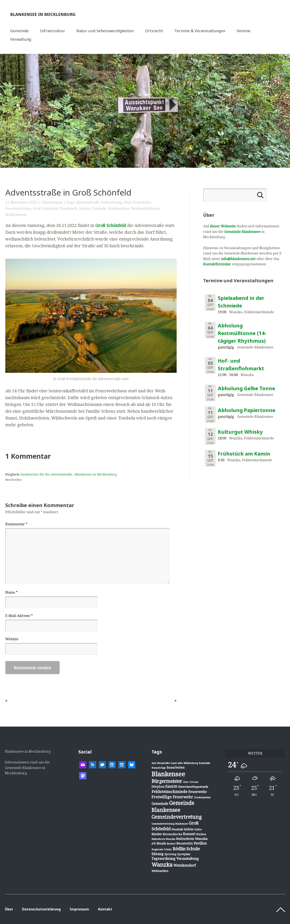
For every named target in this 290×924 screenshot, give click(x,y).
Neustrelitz (184, 843)
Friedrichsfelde (202, 797)
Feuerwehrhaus (18, 208)
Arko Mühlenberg (187, 763)
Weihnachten (119, 208)
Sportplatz (183, 854)
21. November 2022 (21, 202)
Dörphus (158, 786)
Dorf (127, 202)
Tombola (99, 208)
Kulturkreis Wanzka (163, 838)
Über (9, 909)
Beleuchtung (111, 202)
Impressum (79, 909)
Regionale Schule (162, 849)
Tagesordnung (164, 858)
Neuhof (171, 843)
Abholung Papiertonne (246, 410)
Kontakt (105, 909)
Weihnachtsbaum (145, 208)
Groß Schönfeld (45, 208)
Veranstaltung (187, 858)
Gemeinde (19, 31)
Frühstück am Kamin (244, 453)
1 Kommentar (52, 202)
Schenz (84, 208)
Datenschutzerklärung (41, 909)
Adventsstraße (88, 202)
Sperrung (170, 854)
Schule (193, 848)
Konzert (189, 834)
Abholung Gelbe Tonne (246, 388)
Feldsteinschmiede (169, 791)
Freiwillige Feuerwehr (172, 796)
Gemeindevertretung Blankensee (170, 823)
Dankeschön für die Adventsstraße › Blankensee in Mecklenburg (68, 474)
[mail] (82, 764)
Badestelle (204, 763)
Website (11, 639)
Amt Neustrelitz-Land (164, 763)
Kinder (157, 834)
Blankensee (168, 774)
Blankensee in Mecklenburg (43, 14)
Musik (161, 843)
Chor (186, 781)
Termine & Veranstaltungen (200, 31)
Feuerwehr (142, 202)
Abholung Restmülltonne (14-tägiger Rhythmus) (242, 333)
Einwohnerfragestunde (193, 786)
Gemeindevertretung (177, 816)
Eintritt (171, 786)
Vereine (244, 31)
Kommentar (16, 524)
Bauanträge (159, 767)
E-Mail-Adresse (19, 615)
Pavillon (200, 843)
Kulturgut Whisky (240, 431)
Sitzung (158, 853)
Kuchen (201, 834)
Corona (193, 781)
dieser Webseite (223, 226)
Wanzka (162, 864)
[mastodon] (82, 775)
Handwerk (68, 208)
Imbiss (189, 829)
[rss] (92, 764)
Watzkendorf (184, 865)
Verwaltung (20, 39)
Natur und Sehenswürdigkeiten (105, 31)
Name (11, 592)
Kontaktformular (217, 264)
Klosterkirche (172, 834)
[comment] (102, 764)
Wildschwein (16, 214)
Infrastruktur (52, 31)
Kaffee (198, 829)
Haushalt (177, 829)
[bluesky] (131, 764)
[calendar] (112, 764)
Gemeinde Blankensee (242, 231)
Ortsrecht (154, 31)
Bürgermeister (167, 781)
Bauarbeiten (176, 767)
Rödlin (179, 848)
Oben (280, 909)
